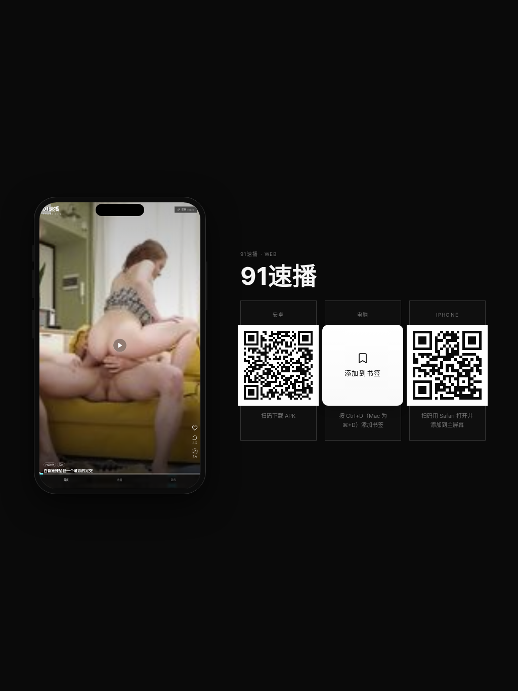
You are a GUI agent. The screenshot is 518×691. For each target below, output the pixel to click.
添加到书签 (362, 373)
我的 (173, 480)
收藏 (119, 480)
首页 (66, 480)
